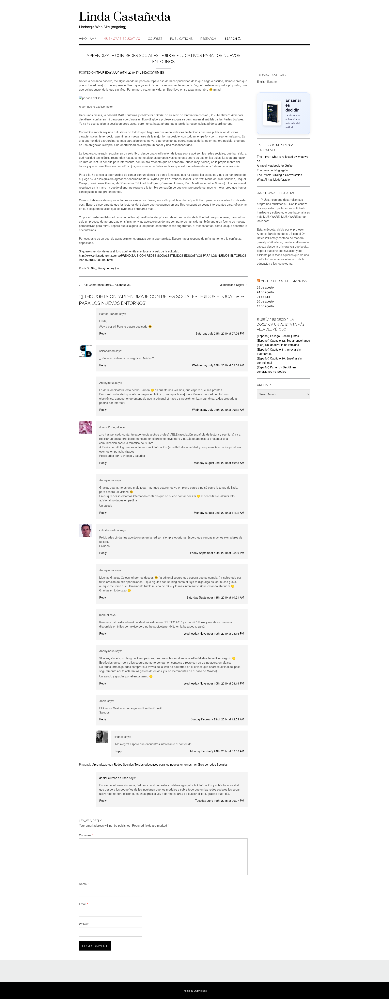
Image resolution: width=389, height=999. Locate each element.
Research (208, 38)
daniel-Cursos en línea (113, 778)
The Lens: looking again (272, 170)
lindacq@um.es (152, 72)
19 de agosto (265, 306)
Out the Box (200, 990)
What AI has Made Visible (273, 179)
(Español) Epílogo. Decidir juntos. (278, 336)
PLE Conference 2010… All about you (105, 285)
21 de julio (263, 297)
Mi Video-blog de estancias (284, 281)
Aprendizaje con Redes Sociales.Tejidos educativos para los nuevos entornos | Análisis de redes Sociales (160, 764)
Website (84, 924)
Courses (155, 38)
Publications (181, 38)
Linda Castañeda (125, 17)
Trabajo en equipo (108, 268)
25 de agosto (265, 287)
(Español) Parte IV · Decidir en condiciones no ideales (276, 369)
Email (83, 904)
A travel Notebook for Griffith (275, 165)
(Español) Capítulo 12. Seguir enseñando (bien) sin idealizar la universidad (283, 342)
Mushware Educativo (122, 38)
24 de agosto (265, 292)
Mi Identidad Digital (233, 285)
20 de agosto (265, 301)
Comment (86, 835)
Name (84, 884)
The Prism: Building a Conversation (279, 175)
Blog (93, 268)
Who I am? (87, 38)
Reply (103, 333)
